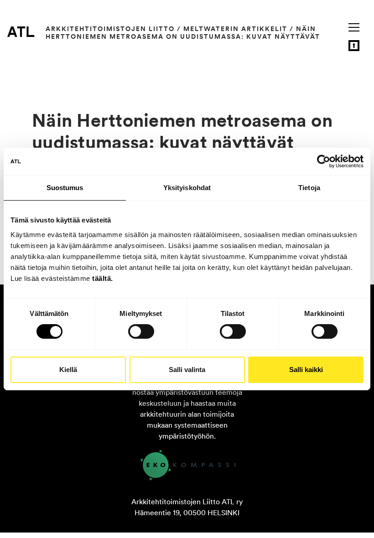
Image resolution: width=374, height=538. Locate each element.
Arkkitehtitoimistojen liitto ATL (21, 31)
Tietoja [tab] (309, 187)
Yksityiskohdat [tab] (187, 187)
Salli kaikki (306, 369)
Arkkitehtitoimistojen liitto (110, 28)
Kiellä (68, 369)
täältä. (102, 278)
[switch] (141, 331)
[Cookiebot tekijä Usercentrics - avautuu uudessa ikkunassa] (324, 161)
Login (354, 45)
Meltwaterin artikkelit (235, 28)
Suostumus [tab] (65, 187)
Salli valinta (187, 369)
